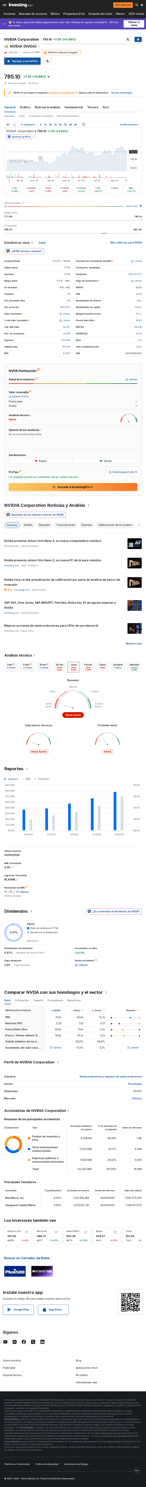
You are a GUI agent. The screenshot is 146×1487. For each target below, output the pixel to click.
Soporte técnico (12, 1375)
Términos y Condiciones (17, 1464)
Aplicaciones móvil (87, 1367)
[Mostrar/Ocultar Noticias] (84, 125)
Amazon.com (14, 1231)
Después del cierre (100, 13)
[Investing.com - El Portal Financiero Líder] (21, 5)
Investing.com (11, 565)
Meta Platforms (74, 1231)
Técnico (92, 107)
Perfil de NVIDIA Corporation (29, 1062)
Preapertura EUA (74, 13)
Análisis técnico (18, 655)
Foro (106, 107)
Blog (78, 1360)
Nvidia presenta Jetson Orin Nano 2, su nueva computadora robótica (52, 541)
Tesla (128, 1231)
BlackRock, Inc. (15, 1197)
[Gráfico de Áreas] (15, 125)
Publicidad (9, 1367)
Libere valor (131, 206)
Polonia (137, 1098)
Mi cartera (82, 1375)
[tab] (11, 667)
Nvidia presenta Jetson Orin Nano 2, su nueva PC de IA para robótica (52, 560)
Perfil (22, 116)
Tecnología (134, 1083)
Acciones (9, 13)
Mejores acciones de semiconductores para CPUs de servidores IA (51, 625)
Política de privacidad (47, 1464)
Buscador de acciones (33, 13)
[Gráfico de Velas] (8, 125)
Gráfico (25, 107)
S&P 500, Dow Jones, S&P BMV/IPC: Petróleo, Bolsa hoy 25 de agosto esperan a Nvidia (60, 605)
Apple (99, 1231)
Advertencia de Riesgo (76, 1464)
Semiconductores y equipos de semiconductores (111, 1076)
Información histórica (68, 116)
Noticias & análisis (47, 107)
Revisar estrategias (121, 92)
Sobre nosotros (12, 1360)
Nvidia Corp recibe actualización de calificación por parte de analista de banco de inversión (62, 582)
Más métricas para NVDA (126, 242)
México (55, 13)
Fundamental (74, 107)
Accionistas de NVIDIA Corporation (35, 1110)
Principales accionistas (41, 116)
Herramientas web (86, 1382)
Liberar (57, 1047)
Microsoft (42, 1231)
